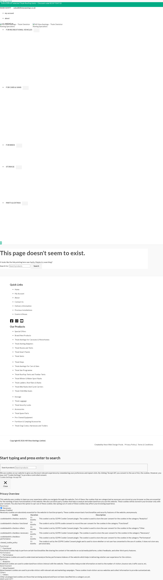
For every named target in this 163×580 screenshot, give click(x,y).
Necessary (7, 508)
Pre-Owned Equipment (24, 417)
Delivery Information (23, 306)
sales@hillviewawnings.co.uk (24, 8)
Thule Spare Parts (22, 413)
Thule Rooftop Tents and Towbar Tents (30, 374)
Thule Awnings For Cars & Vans (27, 366)
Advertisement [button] (6, 566)
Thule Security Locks (23, 405)
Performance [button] (5, 553)
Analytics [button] (3, 559)
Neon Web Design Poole (113, 444)
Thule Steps (19, 362)
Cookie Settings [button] (6, 477)
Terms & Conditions (145, 444)
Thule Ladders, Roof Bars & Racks (28, 383)
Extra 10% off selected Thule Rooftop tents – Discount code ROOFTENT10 (31, 3)
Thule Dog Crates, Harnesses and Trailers (31, 426)
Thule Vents (19, 356)
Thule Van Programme (23, 370)
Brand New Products (23, 335)
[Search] (40, 468)
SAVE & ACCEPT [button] (6, 579)
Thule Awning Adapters (24, 344)
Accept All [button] (17, 477)
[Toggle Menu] (36, 30)
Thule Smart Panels (22, 352)
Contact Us (19, 302)
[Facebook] (11, 322)
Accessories (19, 409)
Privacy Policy (130, 444)
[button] (33, 30)
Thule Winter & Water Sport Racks (28, 378)
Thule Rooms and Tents (24, 348)
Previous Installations (23, 310)
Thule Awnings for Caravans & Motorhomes (32, 340)
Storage (18, 397)
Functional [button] (4, 546)
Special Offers (20, 331)
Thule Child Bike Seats (23, 391)
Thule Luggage (21, 401)
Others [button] (3, 572)
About (17, 298)
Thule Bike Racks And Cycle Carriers (29, 387)
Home (17, 289)
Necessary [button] (4, 506)
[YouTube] (22, 322)
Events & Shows (21, 314)
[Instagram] (16, 322)
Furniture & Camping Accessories (28, 421)
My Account (19, 294)
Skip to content (6, 1)
